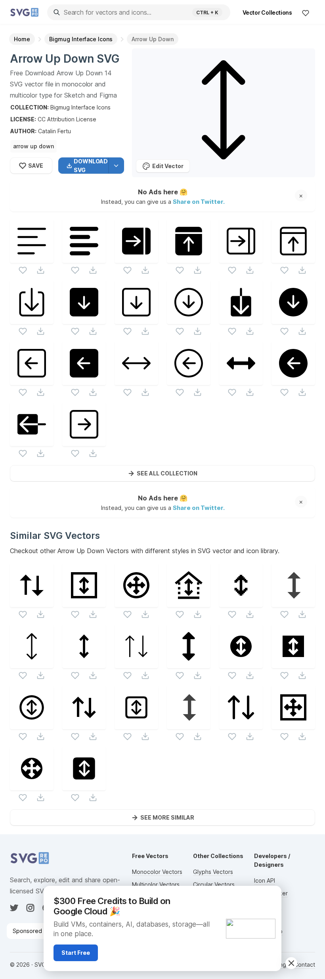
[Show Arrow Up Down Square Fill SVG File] (293, 663)
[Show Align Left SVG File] (32, 258)
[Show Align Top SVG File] (189, 258)
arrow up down (33, 146)
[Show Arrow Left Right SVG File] (136, 380)
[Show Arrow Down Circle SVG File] (189, 319)
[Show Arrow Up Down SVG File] (32, 602)
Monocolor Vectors (157, 871)
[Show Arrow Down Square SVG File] (84, 319)
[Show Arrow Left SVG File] (32, 441)
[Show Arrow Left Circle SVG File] (189, 380)
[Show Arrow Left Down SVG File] (241, 380)
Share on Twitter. (199, 201)
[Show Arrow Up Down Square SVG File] (84, 602)
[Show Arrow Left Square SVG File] (32, 380)
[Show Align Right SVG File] (136, 258)
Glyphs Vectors (213, 871)
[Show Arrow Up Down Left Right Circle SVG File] (136, 602)
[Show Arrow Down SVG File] (241, 319)
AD (271, 895)
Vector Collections (267, 12)
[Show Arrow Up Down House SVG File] (189, 602)
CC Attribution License (67, 119)
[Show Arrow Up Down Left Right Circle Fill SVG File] (32, 785)
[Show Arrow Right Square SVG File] (84, 441)
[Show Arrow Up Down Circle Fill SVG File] (241, 663)
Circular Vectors (214, 884)
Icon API (264, 880)
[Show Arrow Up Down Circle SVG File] (32, 724)
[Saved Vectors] (305, 13)
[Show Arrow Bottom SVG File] (32, 319)
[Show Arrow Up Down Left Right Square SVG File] (293, 724)
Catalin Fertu (54, 131)
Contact (304, 964)
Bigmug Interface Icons (80, 107)
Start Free (75, 952)
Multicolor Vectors (156, 884)
